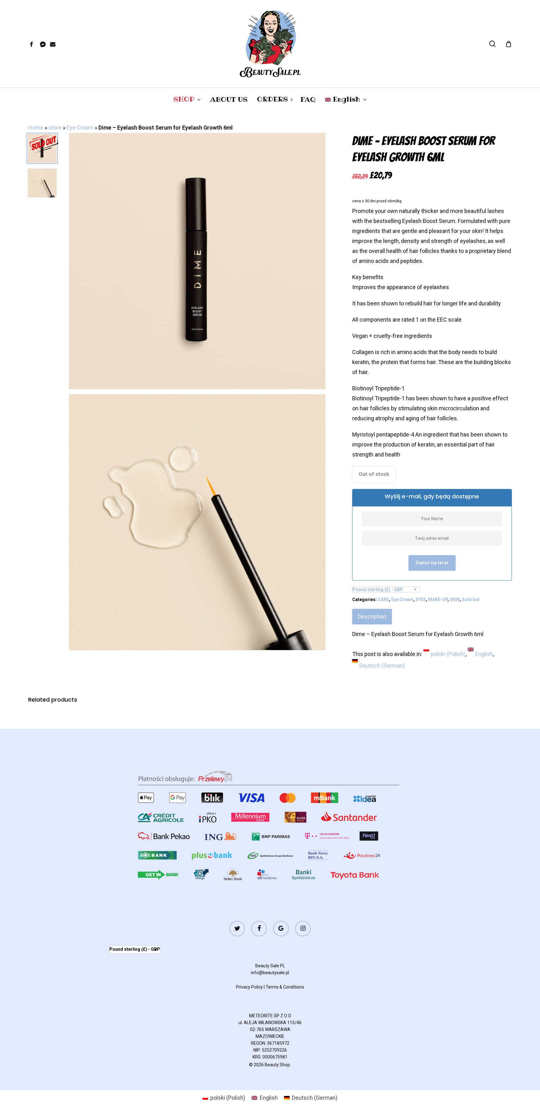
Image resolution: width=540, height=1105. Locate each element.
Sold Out (471, 599)
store (55, 127)
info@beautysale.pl (270, 972)
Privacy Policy (249, 986)
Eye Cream (80, 127)
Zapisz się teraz (432, 562)
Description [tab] (372, 616)
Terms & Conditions (285, 986)
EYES (421, 599)
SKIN (455, 599)
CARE (383, 599)
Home (35, 127)
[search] (492, 44)
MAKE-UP (438, 599)
